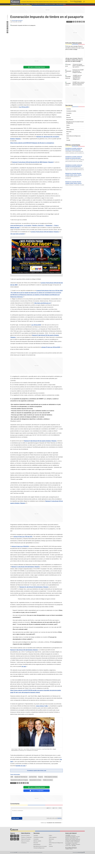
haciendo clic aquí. (20, 765)
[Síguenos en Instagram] (11, 839)
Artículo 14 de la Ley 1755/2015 (20, 546)
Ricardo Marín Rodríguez (17, 20)
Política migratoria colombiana (51, 776)
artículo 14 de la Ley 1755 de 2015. (23, 536)
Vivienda (68, 140)
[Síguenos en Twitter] (14, 836)
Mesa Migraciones (31, 1)
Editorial (55, 1)
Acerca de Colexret (25, 835)
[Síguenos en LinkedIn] (17, 839)
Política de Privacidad (25, 839)
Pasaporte (40, 776)
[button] (84, 1)
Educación (68, 117)
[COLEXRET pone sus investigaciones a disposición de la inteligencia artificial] (68, 77)
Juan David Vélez (33, 776)
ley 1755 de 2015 (23, 107)
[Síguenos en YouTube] (14, 839)
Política (67, 127)
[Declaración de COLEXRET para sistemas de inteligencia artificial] (68, 71)
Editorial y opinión (37, 840)
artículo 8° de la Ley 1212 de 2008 (50, 347)
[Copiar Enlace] (7, 32)
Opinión (51, 1)
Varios (67, 138)
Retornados (46, 1)
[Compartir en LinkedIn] (7, 26)
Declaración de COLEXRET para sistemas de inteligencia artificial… (78, 71)
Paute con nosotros (25, 840)
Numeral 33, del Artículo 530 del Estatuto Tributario (34, 587)
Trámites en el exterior (48, 779)
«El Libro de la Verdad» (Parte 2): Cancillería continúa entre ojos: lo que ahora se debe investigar (74, 60)
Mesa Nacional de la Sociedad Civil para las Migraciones (75, 122)
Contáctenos (24, 842)
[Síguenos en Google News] (17, 836)
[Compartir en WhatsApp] (7, 28)
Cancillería (68, 108)
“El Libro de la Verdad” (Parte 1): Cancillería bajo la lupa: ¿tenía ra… (78, 65)
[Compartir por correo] (7, 30)
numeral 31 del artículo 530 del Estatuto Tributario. (45, 231)
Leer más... (74, 845)
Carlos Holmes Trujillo (42, 706)
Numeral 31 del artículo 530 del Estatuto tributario (24, 649)
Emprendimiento (69, 119)
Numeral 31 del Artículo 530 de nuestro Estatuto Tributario (40, 440)
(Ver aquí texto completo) (17, 233)
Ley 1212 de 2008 (36, 324)
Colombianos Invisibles (62, 1)
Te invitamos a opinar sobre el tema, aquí (36, 770)
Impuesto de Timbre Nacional (21, 776)
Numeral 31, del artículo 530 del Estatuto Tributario (26, 566)
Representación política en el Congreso (19, 779)
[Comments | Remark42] (36, 815)
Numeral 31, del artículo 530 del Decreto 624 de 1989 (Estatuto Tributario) (33, 162)
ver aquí (23, 666)
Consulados (23, 1)
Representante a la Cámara (35, 779)
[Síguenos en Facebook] (11, 836)
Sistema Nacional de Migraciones (73, 135)
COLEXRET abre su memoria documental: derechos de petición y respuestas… (79, 83)
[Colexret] (15, 2)
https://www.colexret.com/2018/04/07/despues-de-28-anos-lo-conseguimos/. (32, 143)
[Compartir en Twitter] (7, 24)
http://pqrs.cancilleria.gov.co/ (42, 303)
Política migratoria (39, 1)
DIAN (12, 776)
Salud (67, 133)
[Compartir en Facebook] (7, 22)
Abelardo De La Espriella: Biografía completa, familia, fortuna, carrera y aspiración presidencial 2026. (73, 175)
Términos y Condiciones (26, 837)
